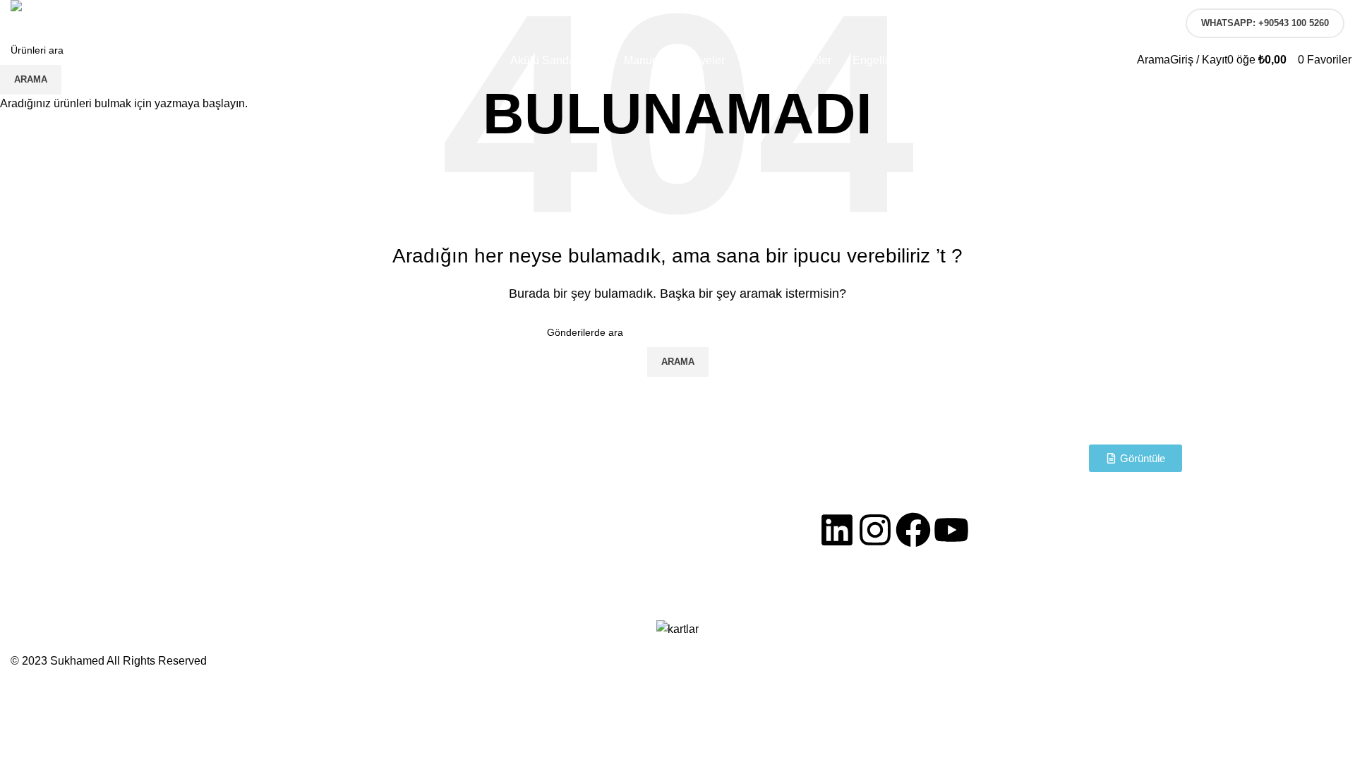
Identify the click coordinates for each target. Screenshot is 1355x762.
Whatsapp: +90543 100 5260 (1265, 23)
